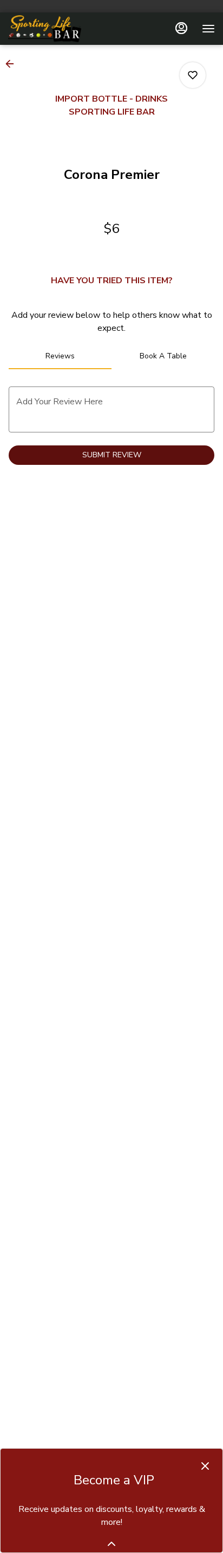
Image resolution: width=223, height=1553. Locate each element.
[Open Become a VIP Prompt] (111, 1543)
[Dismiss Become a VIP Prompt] (205, 1466)
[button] (13, 64)
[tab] (60, 356)
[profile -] (181, 28)
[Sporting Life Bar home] (57, 28)
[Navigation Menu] (208, 28)
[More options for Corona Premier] (193, 75)
